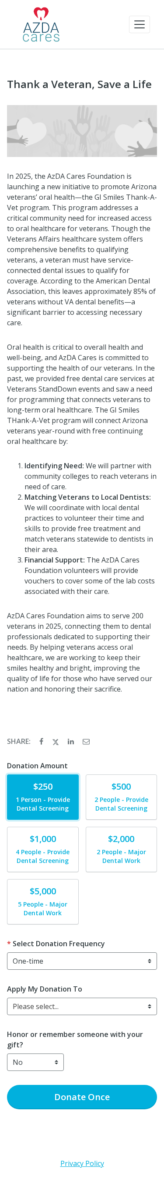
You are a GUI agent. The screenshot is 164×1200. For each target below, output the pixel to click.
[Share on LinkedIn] (72, 741)
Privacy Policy (82, 1163)
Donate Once (82, 1097)
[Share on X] (56, 741)
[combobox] (82, 1006)
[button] (139, 24)
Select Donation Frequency (59, 943)
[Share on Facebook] (42, 741)
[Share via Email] (86, 741)
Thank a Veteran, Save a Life (79, 84)
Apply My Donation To (44, 989)
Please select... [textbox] (36, 1006)
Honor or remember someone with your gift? (75, 1040)
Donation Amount (37, 765)
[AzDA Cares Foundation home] (41, 24)
